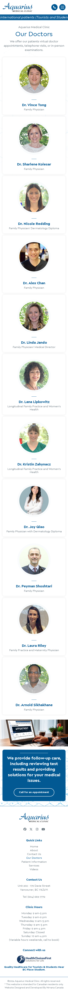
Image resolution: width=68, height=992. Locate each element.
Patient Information (34, 862)
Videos (34, 869)
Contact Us (34, 854)
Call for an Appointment (34, 792)
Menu (62, 7)
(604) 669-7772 (36, 897)
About (34, 850)
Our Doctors (34, 858)
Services (34, 865)
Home (34, 846)
